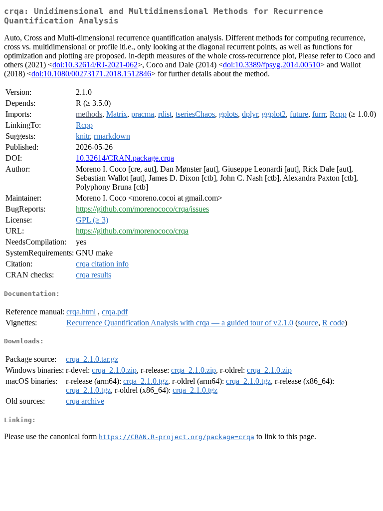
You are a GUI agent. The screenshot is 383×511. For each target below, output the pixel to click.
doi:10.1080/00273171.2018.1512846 (91, 73)
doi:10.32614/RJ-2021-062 (95, 64)
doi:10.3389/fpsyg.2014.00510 (271, 64)
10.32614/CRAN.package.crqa (125, 158)
